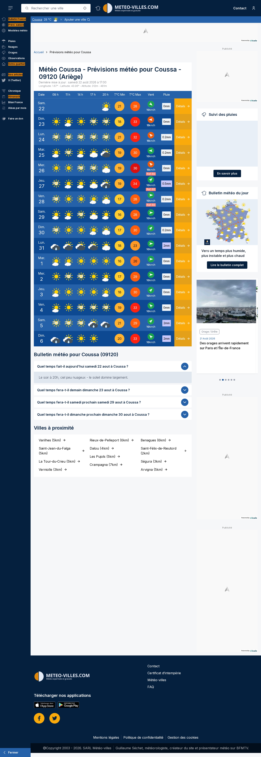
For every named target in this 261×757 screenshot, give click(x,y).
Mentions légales (106, 737)
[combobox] (56, 8)
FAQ (150, 687)
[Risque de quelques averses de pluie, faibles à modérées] (105, 184)
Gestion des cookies (183, 737)
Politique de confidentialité (143, 737)
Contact (239, 8)
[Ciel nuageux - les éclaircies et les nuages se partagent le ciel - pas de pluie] (93, 153)
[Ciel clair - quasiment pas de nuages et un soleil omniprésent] (55, 122)
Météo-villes (156, 680)
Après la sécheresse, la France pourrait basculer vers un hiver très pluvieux (225, 348)
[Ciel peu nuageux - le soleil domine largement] (105, 106)
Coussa (37, 19)
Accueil (39, 52)
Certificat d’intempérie (164, 673)
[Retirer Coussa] (61, 19)
